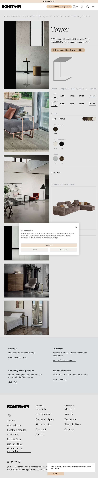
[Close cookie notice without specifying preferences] (76, 227)
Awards (49, 1)
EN (77, 6)
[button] (15, 1)
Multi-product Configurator (59, 7)
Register (55, 473)
